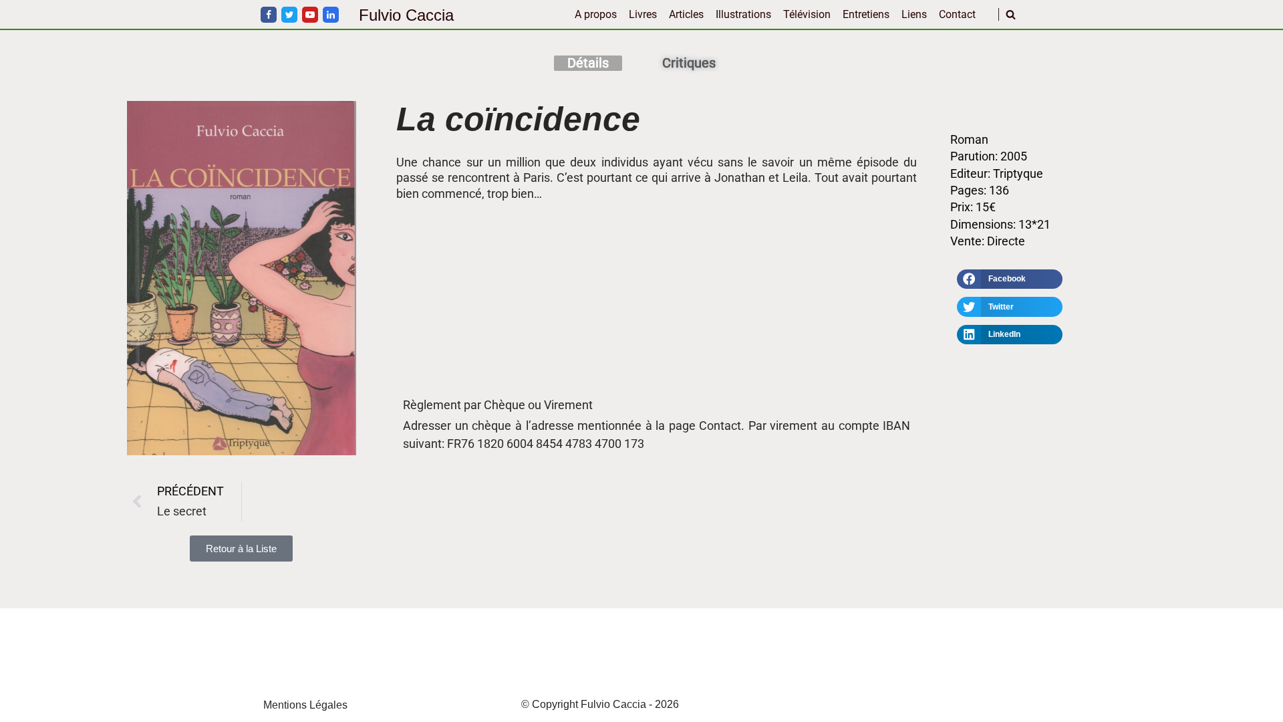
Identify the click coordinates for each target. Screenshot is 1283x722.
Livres (643, 14)
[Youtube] (310, 15)
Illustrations (743, 14)
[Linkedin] (331, 15)
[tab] (588, 63)
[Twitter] (289, 15)
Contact (957, 14)
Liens (914, 14)
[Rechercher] (1011, 14)
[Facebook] (269, 15)
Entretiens (866, 14)
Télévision (807, 14)
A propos (596, 14)
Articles (686, 14)
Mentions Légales (305, 705)
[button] (1009, 279)
